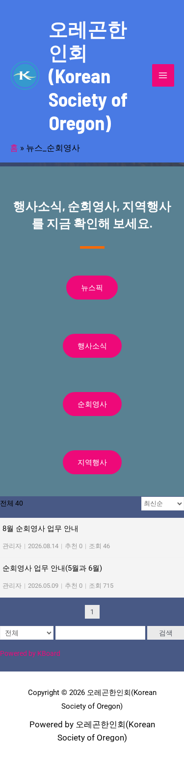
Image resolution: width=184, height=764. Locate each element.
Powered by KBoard (30, 653)
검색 (166, 633)
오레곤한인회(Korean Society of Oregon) (88, 75)
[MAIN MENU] (163, 75)
